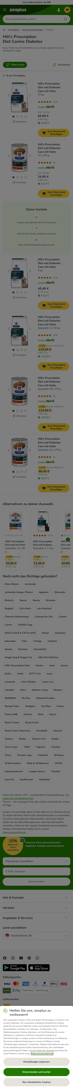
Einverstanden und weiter (36, 1072)
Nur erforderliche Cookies (36, 1082)
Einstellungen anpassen (36, 1061)
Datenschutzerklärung (42, 1053)
